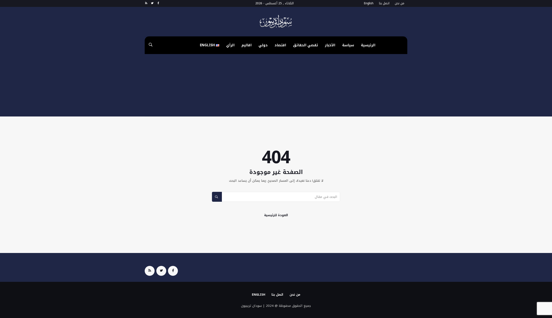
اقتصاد (280, 45)
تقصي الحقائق (305, 45)
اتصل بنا (384, 3)
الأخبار (330, 45)
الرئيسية (368, 45)
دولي (263, 45)
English (368, 3)
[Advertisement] (276, 86)
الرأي (230, 45)
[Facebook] (158, 3)
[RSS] (146, 3)
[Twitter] (152, 3)
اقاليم (247, 45)
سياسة (348, 45)
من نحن (399, 3)
